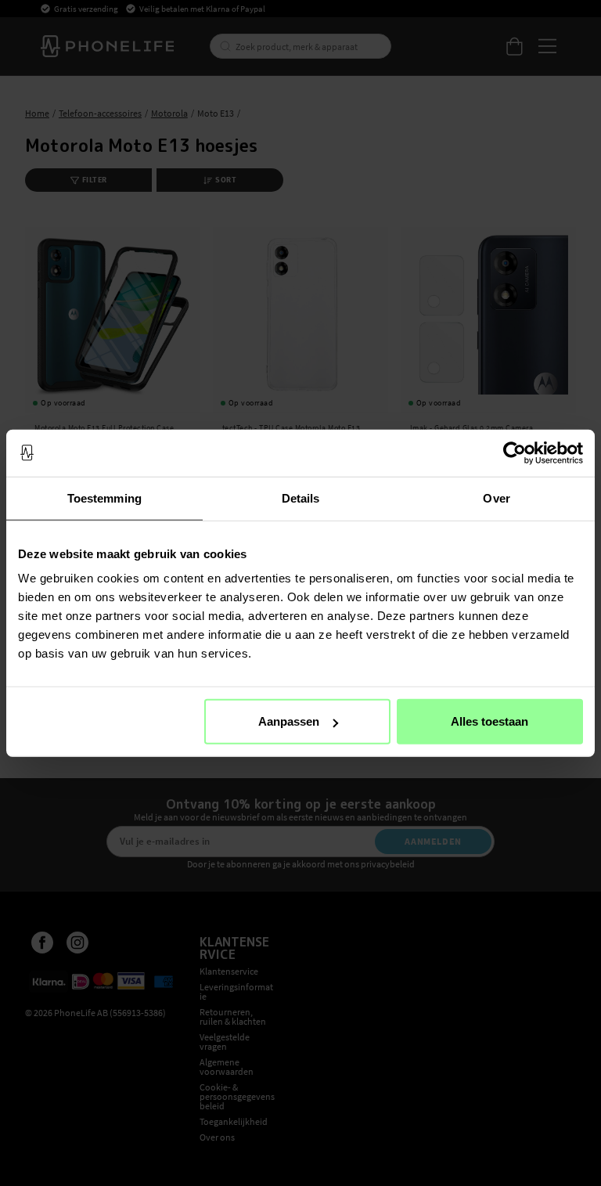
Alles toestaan (489, 721)
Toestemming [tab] (104, 497)
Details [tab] (301, 497)
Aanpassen (288, 721)
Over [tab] (496, 497)
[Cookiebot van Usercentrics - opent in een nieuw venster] (514, 452)
